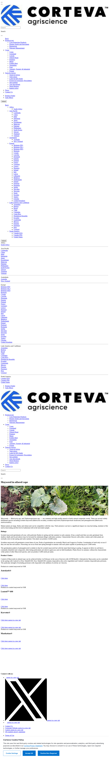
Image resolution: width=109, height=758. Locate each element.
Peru (15, 227)
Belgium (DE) (18, 149)
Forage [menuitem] (11, 71)
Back (7, 38)
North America (14, 231)
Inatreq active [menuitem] (13, 88)
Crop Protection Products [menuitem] (17, 42)
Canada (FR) (18, 235)
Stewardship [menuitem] (13, 82)
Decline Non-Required (48, 753)
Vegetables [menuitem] (13, 65)
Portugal (16, 183)
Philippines (17, 128)
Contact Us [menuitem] (9, 92)
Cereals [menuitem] (11, 56)
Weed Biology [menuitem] (14, 86)
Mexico (16, 222)
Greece (16, 166)
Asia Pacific (13, 111)
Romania (17, 185)
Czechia (16, 155)
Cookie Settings (12, 753)
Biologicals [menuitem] (13, 46)
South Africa (18, 109)
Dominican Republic (21, 216)
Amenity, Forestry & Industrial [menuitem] (19, 69)
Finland (16, 160)
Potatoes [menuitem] (12, 60)
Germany (17, 164)
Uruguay (17, 229)
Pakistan (16, 126)
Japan (15, 120)
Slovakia (16, 189)
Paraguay (17, 225)
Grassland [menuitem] (12, 54)
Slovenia (16, 191)
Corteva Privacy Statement (33, 746)
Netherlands (18, 180)
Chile (15, 210)
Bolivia (16, 206)
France (16, 162)
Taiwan (16, 132)
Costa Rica (17, 214)
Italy (15, 172)
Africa (11, 107)
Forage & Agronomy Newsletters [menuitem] (20, 81)
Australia (17, 139)
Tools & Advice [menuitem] (10, 73)
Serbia (16, 187)
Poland (16, 181)
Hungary (17, 168)
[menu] (2, 2)
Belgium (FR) (18, 145)
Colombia (17, 212)
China (16, 115)
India (15, 117)
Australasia (13, 138)
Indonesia (17, 118)
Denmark (17, 157)
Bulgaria (16, 151)
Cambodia (17, 113)
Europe (11, 143)
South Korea (18, 130)
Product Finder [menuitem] (10, 96)
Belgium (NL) (18, 147)
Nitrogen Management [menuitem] (16, 48)
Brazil (16, 208)
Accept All (29, 753)
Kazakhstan (18, 122)
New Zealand (18, 141)
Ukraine (16, 199)
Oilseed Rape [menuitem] (13, 58)
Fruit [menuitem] (11, 67)
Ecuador (16, 218)
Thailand (17, 134)
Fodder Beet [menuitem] (13, 63)
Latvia (16, 174)
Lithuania (17, 176)
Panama (16, 224)
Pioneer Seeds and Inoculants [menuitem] (19, 44)
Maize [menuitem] (11, 61)
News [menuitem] (7, 90)
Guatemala (17, 220)
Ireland (4, 101)
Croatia (16, 153)
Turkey (16, 197)
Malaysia (17, 124)
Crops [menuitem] (7, 50)
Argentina (17, 204)
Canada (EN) (18, 233)
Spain (15, 193)
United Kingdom (19, 201)
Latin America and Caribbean (19, 202)
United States (18, 237)
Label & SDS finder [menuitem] (16, 79)
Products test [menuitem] (9, 40)
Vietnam (16, 136)
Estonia (16, 159)
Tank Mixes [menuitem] (9, 98)
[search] (2, 35)
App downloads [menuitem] (14, 84)
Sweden (16, 195)
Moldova (17, 178)
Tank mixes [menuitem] (13, 77)
